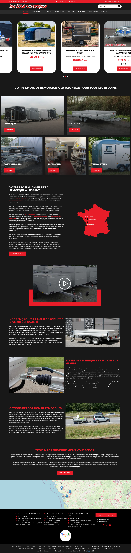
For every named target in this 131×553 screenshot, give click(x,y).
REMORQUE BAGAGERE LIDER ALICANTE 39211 (91, 51)
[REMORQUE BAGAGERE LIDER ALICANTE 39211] (91, 34)
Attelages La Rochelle (43, 547)
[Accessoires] (65, 156)
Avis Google (65, 535)
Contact (104, 12)
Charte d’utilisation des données (61, 551)
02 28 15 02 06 (22, 516)
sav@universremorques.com (56, 519)
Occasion (47, 12)
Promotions (59, 12)
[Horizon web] (88, 551)
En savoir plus (48, 68)
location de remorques (39, 217)
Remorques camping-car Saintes (82, 547)
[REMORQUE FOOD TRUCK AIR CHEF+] (47, 34)
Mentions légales (43, 551)
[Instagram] (106, 524)
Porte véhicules (13, 164)
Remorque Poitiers (68, 547)
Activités (15, 546)
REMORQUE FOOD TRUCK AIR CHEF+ (48, 51)
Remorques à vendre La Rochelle (56, 547)
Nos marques (104, 520)
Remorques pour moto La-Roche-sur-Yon (112, 547)
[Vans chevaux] (109, 156)
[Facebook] (103, 524)
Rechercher (103, 6)
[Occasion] (98, 115)
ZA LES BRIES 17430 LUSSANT (55, 514)
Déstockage (93, 12)
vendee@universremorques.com (29, 519)
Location (71, 12)
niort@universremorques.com (80, 521)
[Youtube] (109, 524)
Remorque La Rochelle (32, 547)
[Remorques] (32, 115)
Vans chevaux (99, 164)
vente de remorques (21, 199)
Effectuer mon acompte (106, 515)
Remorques (36, 12)
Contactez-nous (17, 254)
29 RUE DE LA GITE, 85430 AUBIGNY (28, 514)
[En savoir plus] (65, 494)
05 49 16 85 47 (74, 518)
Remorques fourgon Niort (95, 547)
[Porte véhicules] (21, 156)
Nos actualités (22, 547)
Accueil (25, 12)
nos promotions (30, 215)
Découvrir (9, 130)
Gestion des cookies (80, 551)
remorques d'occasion (16, 201)
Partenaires (103, 522)
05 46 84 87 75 (51, 516)
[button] (63, 76)
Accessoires (54, 164)
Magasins (81, 12)
